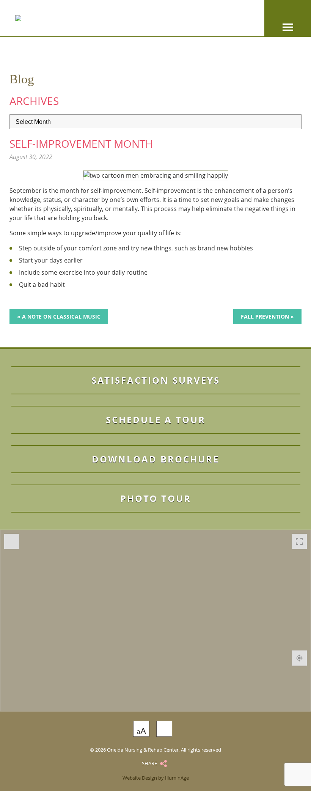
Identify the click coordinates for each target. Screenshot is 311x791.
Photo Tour (155, 498)
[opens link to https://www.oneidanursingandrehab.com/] (106, 18)
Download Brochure (155, 459)
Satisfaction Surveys (155, 380)
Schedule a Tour (156, 419)
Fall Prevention (265, 316)
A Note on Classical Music (61, 316)
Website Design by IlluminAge (156, 777)
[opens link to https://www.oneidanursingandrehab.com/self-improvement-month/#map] (155, 620)
